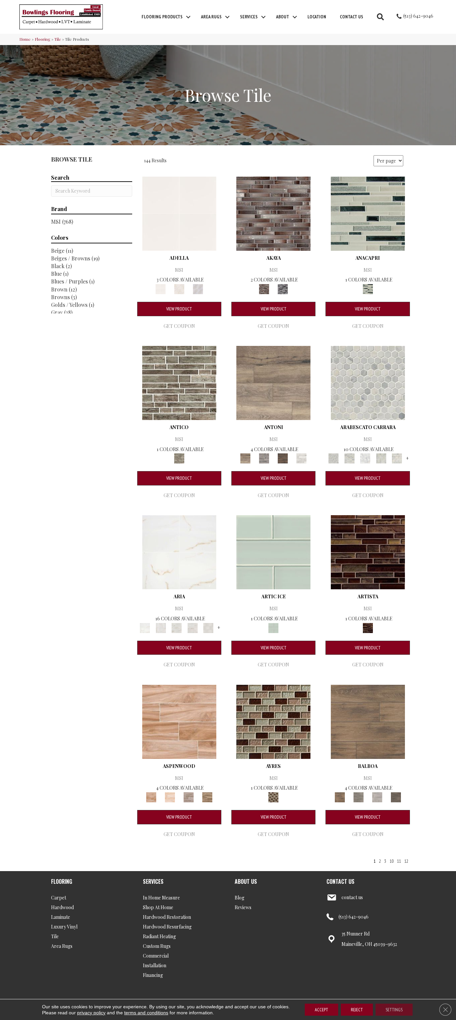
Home (25, 39)
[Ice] (377, 796)
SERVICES (153, 881)
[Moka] (396, 796)
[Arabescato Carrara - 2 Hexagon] (365, 458)
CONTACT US (340, 881)
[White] (198, 288)
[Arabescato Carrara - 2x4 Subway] (397, 458)
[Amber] (179, 721)
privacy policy (91, 1012)
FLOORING (61, 881)
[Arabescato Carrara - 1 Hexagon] (368, 382)
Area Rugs (211, 17)
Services (249, 17)
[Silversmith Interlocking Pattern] (179, 382)
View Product (179, 309)
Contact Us (351, 17)
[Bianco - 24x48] (177, 627)
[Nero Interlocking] (282, 288)
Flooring (42, 39)
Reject (357, 1010)
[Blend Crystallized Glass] (273, 721)
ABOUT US (246, 881)
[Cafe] (273, 382)
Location (316, 17)
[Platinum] (301, 458)
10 (392, 861)
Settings (394, 1010)
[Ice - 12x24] (208, 627)
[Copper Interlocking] (273, 213)
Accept (321, 1010)
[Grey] (358, 796)
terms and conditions (146, 1012)
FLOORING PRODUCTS (162, 17)
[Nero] (282, 458)
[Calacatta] (179, 213)
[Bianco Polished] (179, 552)
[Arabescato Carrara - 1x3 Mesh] (349, 458)
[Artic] (170, 796)
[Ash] (188, 796)
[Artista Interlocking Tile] (368, 552)
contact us (352, 897)
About (282, 17)
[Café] (207, 796)
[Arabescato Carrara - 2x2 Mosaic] (381, 458)
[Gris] (179, 288)
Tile (57, 39)
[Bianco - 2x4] (193, 627)
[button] (188, 17)
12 (406, 861)
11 (399, 861)
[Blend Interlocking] (368, 213)
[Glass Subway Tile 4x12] (273, 552)
